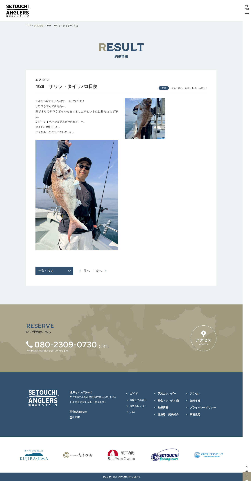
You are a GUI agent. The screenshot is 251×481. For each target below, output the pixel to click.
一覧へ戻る (46, 270)
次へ (99, 270)
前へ (87, 270)
